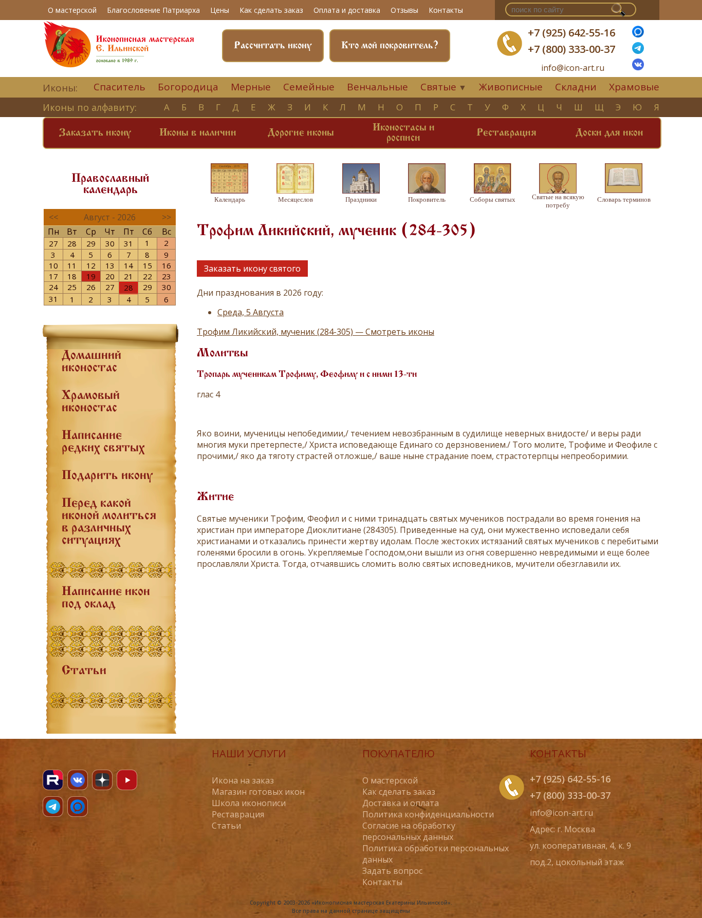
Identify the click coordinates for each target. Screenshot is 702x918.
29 (91, 243)
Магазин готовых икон (258, 791)
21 (128, 276)
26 (91, 287)
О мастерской (72, 10)
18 (72, 276)
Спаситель (119, 86)
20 (110, 276)
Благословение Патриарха (153, 10)
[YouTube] (127, 780)
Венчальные (377, 86)
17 (53, 276)
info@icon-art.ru (572, 68)
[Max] (638, 34)
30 (110, 243)
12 (91, 265)
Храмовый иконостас (91, 402)
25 (72, 287)
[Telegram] (53, 806)
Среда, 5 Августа (250, 312)
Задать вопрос (392, 870)
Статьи (84, 671)
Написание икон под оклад (106, 598)
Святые (438, 86)
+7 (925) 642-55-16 (571, 33)
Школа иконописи (249, 803)
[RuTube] (53, 780)
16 (166, 265)
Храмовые (634, 86)
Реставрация (506, 133)
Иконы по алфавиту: (90, 107)
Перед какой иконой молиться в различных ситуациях (109, 522)
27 (53, 243)
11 (72, 265)
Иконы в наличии (197, 133)
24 (53, 287)
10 (53, 265)
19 (91, 276)
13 (110, 265)
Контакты (446, 10)
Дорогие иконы (301, 133)
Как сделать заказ (271, 10)
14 (128, 265)
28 (72, 243)
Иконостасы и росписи (404, 133)
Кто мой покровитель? (389, 45)
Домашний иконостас (91, 362)
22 (147, 276)
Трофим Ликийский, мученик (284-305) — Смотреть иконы (315, 331)
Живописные (511, 86)
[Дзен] (102, 780)
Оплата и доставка (346, 10)
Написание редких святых (103, 442)
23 (166, 276)
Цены (219, 10)
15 (147, 265)
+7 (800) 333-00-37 (571, 49)
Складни (576, 86)
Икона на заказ (243, 780)
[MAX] (77, 806)
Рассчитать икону (273, 45)
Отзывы (404, 10)
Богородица (188, 86)
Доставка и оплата (400, 803)
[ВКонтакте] (638, 67)
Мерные (251, 86)
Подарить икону (107, 476)
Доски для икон (609, 133)
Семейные (309, 86)
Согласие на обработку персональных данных (408, 831)
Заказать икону (95, 133)
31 (128, 243)
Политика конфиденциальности (428, 814)
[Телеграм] (638, 50)
